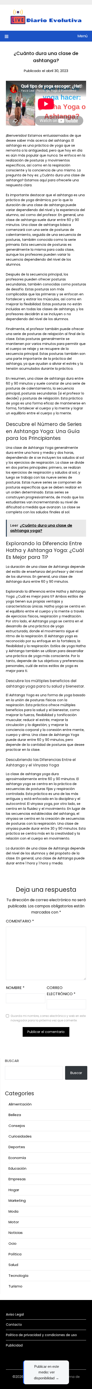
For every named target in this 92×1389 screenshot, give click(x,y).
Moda (13, 1211)
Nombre (15, 987)
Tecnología (18, 1275)
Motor (13, 1221)
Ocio (12, 1243)
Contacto (14, 1324)
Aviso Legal (15, 1314)
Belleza (14, 1114)
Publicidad (14, 1345)
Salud (13, 1264)
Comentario (20, 921)
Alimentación (20, 1104)
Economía (17, 1157)
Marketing (17, 1200)
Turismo (15, 1286)
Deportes (16, 1146)
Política (14, 1254)
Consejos (16, 1125)
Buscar (12, 1060)
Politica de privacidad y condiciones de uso (41, 1335)
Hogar (13, 1189)
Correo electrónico (61, 991)
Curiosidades (20, 1136)
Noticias (15, 1232)
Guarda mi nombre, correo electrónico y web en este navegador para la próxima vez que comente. (48, 1018)
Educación (17, 1168)
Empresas (17, 1179)
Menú (82, 36)
